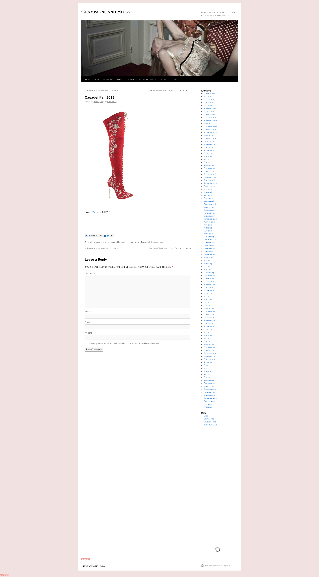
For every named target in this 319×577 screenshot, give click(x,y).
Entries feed (209, 419)
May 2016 (208, 195)
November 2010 (210, 392)
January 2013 (209, 314)
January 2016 (209, 207)
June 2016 (208, 192)
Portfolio (163, 79)
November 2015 (210, 213)
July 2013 (208, 296)
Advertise (108, 79)
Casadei (97, 212)
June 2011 (208, 371)
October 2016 (209, 180)
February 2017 (210, 168)
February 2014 (210, 275)
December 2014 (210, 246)
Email (88, 322)
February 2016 (210, 204)
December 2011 (210, 353)
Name (88, 311)
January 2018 (210, 138)
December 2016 (210, 174)
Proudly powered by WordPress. (218, 566)
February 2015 (210, 240)
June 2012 (208, 335)
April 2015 (208, 234)
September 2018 (210, 132)
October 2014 (209, 252)
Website (88, 332)
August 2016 (209, 186)
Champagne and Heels (105, 12)
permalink (158, 242)
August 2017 (209, 153)
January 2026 (209, 93)
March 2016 (209, 201)
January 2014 (209, 278)
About (97, 79)
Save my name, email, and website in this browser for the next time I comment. (124, 343)
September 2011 (210, 362)
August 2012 (209, 329)
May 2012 (208, 338)
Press (173, 79)
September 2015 (210, 219)
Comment (90, 273)
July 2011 (208, 368)
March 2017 (209, 165)
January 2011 (209, 386)
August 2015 (209, 222)
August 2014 (209, 257)
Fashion (110, 242)
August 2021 (209, 111)
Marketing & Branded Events (142, 79)
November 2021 (210, 108)
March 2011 (209, 380)
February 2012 (210, 347)
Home (87, 79)
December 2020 (210, 117)
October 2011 (209, 359)
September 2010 (210, 398)
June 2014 (208, 263)
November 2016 (210, 177)
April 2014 (208, 269)
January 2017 (209, 171)
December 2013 (210, 281)
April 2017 (208, 162)
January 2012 (209, 350)
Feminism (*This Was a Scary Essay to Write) (170, 90)
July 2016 (208, 189)
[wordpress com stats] (85, 560)
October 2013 (209, 287)
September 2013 (210, 290)
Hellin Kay (111, 101)
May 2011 (208, 374)
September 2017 (210, 150)
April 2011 (208, 377)
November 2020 (210, 120)
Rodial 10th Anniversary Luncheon (101, 90)
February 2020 (210, 126)
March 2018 (209, 135)
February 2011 (210, 383)
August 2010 (209, 401)
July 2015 (208, 225)
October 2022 (209, 102)
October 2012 (209, 323)
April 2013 (208, 305)
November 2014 (210, 249)
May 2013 (208, 302)
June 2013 (208, 299)
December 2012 (210, 317)
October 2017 (209, 147)
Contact (120, 79)
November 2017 (210, 144)
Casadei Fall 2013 (132, 242)
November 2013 (210, 284)
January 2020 (210, 129)
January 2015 (209, 243)
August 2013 (209, 293)
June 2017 (208, 156)
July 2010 (208, 404)
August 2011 (209, 365)
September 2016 (210, 183)
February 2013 (210, 311)
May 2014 (208, 266)
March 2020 (209, 123)
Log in (206, 416)
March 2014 (209, 272)
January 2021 (209, 114)
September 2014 (210, 255)
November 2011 (210, 356)
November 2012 (210, 320)
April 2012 (208, 341)
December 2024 (210, 99)
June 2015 (208, 228)
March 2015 (209, 237)
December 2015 (210, 210)
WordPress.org (210, 425)
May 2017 (208, 159)
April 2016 (208, 198)
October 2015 (209, 216)
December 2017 (210, 141)
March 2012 (209, 344)
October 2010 (209, 395)
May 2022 (208, 105)
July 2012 (208, 332)
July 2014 (208, 260)
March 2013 (209, 308)
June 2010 (208, 407)
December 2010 (210, 389)
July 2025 (208, 96)
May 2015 (208, 231)
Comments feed (210, 422)
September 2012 (210, 326)
